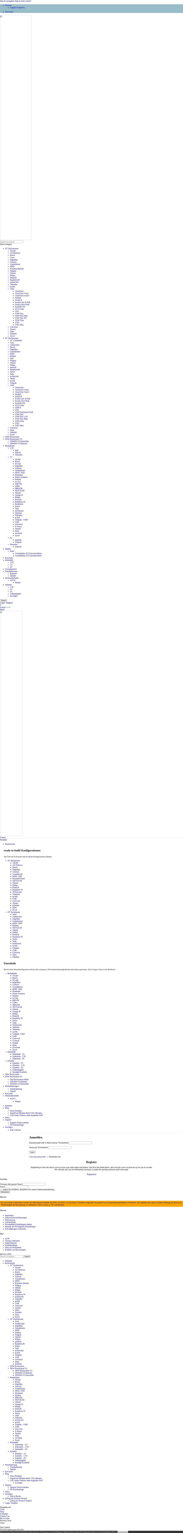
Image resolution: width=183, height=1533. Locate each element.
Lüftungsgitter (15, 594)
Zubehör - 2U (17, 1067)
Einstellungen (122, 1532)
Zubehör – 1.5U (21, 1456)
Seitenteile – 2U (21, 1449)
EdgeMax (14, 260)
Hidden (8, 549)
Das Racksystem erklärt (19, 1079)
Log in (32, 1152)
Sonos (12, 372)
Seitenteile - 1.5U (19, 1056)
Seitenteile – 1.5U (22, 1447)
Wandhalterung (11, 571)
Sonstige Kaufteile (19, 1072)
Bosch (12, 255)
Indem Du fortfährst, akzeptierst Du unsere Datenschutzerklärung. (28, 1189)
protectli (13, 367)
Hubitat (13, 356)
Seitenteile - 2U (18, 1059)
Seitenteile (9, 560)
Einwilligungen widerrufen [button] (15, 1229)
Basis (12, 551)
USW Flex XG (21, 318)
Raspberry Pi (20, 502)
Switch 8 (18, 300)
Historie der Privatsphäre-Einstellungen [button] (20, 1227)
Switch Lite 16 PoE (22, 302)
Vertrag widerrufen (12, 1241)
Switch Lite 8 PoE (22, 304)
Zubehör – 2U (20, 1458)
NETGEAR (20, 491)
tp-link (12, 287)
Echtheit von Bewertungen (15, 1250)
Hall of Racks (15, 1130)
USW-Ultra (19, 421)
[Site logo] (15, 239)
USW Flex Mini (21, 419)
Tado (12, 374)
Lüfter (17, 486)
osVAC (13, 580)
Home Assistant (21, 477)
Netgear (13, 271)
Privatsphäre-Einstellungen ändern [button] (18, 1224)
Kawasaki (9, 558)
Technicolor (17, 892)
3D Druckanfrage (17, 1125)
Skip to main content (23, 1)
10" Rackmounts (11, 248)
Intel (11, 358)
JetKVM (18, 484)
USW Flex (19, 313)
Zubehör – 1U (20, 1454)
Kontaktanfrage (11, 1245)
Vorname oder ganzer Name (11, 1184)
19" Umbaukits (16, 340)
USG (17, 311)
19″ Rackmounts (16, 1319)
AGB (7, 1238)
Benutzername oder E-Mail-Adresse (48, 1143)
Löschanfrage (10, 1222)
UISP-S (18, 408)
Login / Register (11, 1503)
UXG (17, 322)
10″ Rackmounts (16, 1265)
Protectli (13, 278)
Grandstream (15, 264)
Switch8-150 (20, 307)
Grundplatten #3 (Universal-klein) (28, 556)
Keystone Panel (18, 878)
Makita (17, 582)
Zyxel (12, 336)
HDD (12, 266)
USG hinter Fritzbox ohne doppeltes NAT (26, 1115)
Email (2, 1187)
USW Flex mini (21, 316)
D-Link (18, 464)
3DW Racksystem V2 (13, 439)
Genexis (13, 262)
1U (11, 457)
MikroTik (18, 488)
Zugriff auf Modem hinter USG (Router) (26, 1113)
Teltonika (13, 284)
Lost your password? (37, 1157)
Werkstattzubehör (12, 578)
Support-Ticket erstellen (19, 1123)
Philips (12, 275)
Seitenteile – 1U (21, 1445)
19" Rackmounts (11, 338)
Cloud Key (19, 291)
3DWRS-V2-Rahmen (18, 443)
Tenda (12, 378)
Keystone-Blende (17, 269)
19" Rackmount (13, 912)
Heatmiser (19, 475)
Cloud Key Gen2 (22, 293)
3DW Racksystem (12, 437)
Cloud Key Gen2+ (22, 296)
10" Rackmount (13, 861)
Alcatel (13, 251)
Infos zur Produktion (13, 1247)
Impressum (9, 1215)
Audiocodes (14, 345)
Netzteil (18, 298)
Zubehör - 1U (17, 1063)
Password (38, 1147)
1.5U (12, 448)
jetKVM (15, 1000)
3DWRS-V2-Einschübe (19, 441)
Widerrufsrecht (11, 1243)
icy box (18, 482)
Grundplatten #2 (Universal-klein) (28, 553)
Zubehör (13, 334)
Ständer (13, 576)
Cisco (12, 257)
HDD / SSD (20, 473)
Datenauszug (10, 1220)
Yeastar (13, 329)
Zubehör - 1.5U (18, 1065)
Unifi (12, 289)
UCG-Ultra (19, 309)
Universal (14, 327)
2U (11, 538)
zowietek (18, 533)
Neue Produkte (16, 1111)
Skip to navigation (7, 1)
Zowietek (16, 1047)
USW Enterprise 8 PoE (24, 412)
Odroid (13, 273)
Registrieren (91, 1174)
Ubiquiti (13, 383)
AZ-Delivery (15, 253)
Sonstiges (13, 596)
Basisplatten (9, 446)
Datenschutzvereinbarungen (16, 1218)
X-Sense (18, 526)
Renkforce (19, 504)
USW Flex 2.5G (21, 417)
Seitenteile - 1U (18, 1054)
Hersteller (14, 544)
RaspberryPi (15, 280)
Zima (12, 331)
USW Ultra (19, 320)
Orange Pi (19, 495)
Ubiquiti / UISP (18, 1034)
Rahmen (13, 573)
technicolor (14, 282)
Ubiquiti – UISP (21, 520)
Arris (12, 343)
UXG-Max (19, 325)
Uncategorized (10, 569)
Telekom (18, 513)
